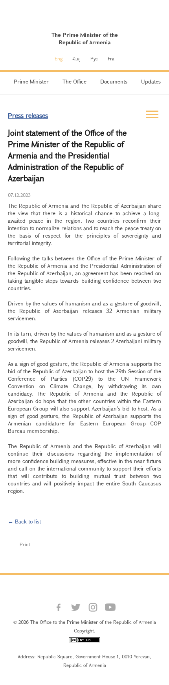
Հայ (76, 58)
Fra (111, 58)
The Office (74, 81)
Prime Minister (31, 81)
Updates (151, 81)
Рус (94, 58)
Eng (58, 58)
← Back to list (24, 521)
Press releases (28, 115)
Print (25, 544)
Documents (113, 81)
